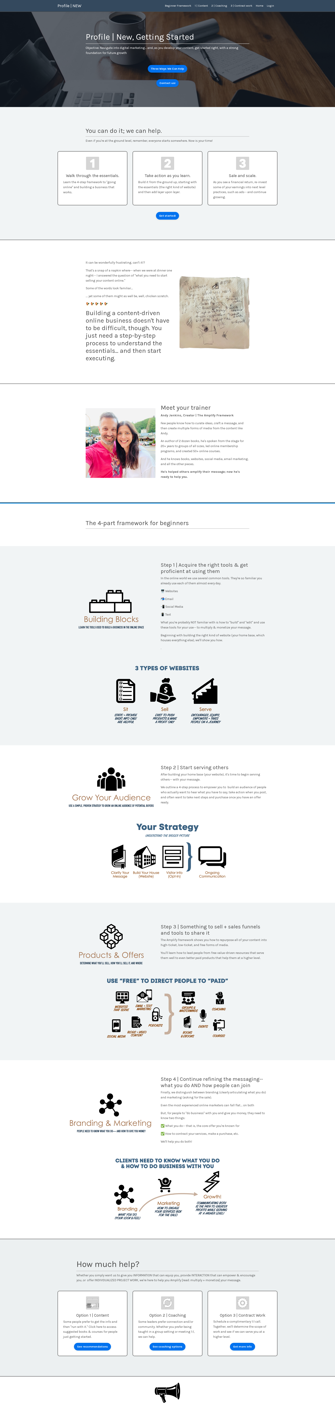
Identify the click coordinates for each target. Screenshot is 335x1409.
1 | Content (201, 5)
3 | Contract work (241, 5)
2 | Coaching (219, 5)
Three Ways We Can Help (167, 68)
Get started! (167, 215)
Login (270, 5)
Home (259, 5)
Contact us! (167, 83)
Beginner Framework (178, 5)
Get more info (242, 1346)
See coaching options (167, 1346)
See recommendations (92, 1346)
